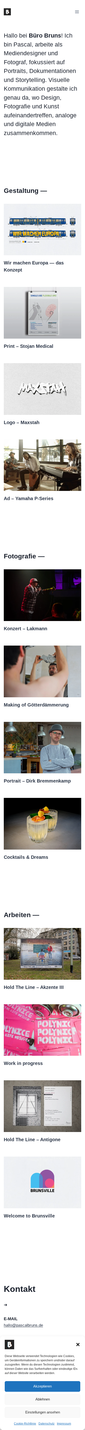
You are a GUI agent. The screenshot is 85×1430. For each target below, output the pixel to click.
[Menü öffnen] (76, 11)
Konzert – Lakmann (25, 628)
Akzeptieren (42, 1386)
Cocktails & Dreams (26, 857)
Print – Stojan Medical (28, 346)
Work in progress (23, 1063)
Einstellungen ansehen (42, 1412)
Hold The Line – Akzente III (34, 987)
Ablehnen (42, 1399)
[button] (78, 1344)
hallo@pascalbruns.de (23, 1325)
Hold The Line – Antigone (32, 1139)
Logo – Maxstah (21, 422)
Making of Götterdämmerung (36, 704)
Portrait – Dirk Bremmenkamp (37, 780)
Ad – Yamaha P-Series (28, 498)
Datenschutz (46, 1423)
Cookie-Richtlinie (25, 1423)
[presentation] (42, 229)
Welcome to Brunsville (29, 1215)
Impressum (64, 1423)
